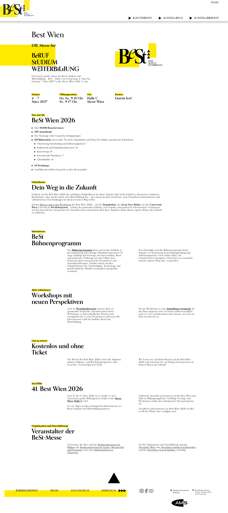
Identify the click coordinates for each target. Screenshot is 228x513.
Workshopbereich (86, 308)
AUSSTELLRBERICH (206, 18)
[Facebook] (146, 491)
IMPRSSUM (109, 490)
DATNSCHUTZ (80, 490)
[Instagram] (141, 491)
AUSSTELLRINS (173, 18)
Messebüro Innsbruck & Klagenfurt (178, 447)
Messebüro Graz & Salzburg (161, 449)
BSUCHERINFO (142, 18)
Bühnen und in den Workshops (55, 204)
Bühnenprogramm (82, 250)
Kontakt (214, 2)
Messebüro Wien (147, 447)
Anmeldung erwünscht (179, 308)
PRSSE (54, 490)
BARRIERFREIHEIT (27, 490)
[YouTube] (151, 491)
